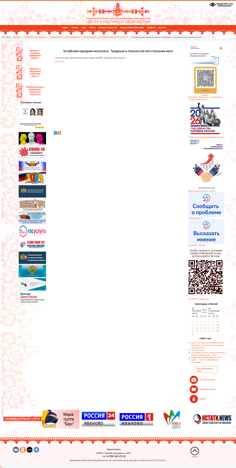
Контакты (162, 27)
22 (213, 328)
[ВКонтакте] (55, 133)
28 (209, 331)
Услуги (83, 27)
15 (213, 325)
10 (193, 325)
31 (193, 334)
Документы (151, 27)
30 (217, 331)
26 (201, 331)
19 (201, 328)
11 (197, 325)
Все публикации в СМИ (205, 369)
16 (217, 325)
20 (205, 328)
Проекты (92, 27)
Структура (75, 27)
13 (205, 325)
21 (209, 328)
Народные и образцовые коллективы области (35, 72)
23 (217, 328)
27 (205, 331)
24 (193, 331)
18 (197, 328)
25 (197, 331)
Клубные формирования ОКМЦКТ (132, 27)
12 (201, 325)
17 (193, 328)
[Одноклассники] (59, 133)
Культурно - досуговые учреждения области (35, 54)
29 (213, 331)
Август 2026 (204, 310)
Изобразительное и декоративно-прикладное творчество (35, 91)
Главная (65, 27)
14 (209, 325)
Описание (60, 61)
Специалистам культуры (107, 27)
